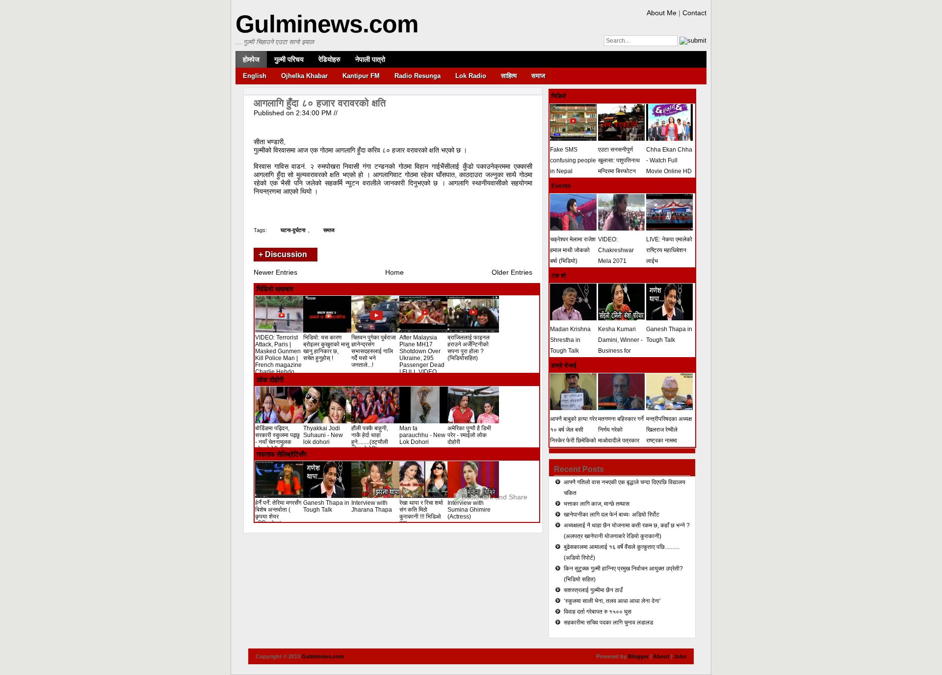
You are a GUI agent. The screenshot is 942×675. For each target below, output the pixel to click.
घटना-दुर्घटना (293, 230)
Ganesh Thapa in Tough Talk (326, 506)
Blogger (638, 656)
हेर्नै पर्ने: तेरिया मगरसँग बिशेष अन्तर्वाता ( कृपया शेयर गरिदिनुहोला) (278, 513)
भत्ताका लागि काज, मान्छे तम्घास (596, 503)
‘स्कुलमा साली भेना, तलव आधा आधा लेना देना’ (612, 600)
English (254, 75)
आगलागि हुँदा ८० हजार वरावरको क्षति (320, 103)
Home (394, 272)
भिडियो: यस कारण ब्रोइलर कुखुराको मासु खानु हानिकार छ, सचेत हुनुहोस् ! (326, 348)
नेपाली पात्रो (370, 59)
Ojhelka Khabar (304, 75)
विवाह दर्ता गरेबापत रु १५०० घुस (597, 611)
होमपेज (251, 59)
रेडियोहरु (329, 59)
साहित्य (509, 75)
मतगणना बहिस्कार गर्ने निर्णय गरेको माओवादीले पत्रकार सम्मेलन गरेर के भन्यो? (621, 435)
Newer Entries (275, 272)
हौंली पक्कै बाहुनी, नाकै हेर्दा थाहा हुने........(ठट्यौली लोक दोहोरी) (369, 438)
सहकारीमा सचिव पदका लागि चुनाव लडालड (608, 622)
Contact (694, 13)
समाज (538, 75)
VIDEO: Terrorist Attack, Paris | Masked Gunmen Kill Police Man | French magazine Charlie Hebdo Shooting (278, 358)
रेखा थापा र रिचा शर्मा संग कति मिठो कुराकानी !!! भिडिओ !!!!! (421, 513)
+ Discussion (283, 254)
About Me (662, 13)
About (661, 656)
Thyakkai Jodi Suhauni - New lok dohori (323, 435)
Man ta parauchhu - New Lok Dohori (422, 435)
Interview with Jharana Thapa (371, 506)
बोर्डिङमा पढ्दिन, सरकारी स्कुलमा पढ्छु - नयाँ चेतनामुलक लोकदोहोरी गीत (277, 438)
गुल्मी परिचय (289, 59)
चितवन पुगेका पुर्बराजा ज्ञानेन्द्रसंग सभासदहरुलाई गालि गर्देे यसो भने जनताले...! (373, 351)
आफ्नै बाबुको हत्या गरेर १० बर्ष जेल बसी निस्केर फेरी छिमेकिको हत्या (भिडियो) (573, 435)
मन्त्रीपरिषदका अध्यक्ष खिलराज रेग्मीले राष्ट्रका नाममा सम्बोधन (669, 435)
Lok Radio (470, 75)
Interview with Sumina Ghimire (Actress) (469, 509)
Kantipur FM (361, 75)
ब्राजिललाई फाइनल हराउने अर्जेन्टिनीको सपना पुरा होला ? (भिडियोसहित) (468, 348)
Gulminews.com (327, 24)
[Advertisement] (368, 207)
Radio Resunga (417, 75)
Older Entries (512, 272)
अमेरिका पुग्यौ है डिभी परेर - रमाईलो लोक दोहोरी (469, 435)
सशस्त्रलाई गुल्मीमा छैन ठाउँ (593, 590)
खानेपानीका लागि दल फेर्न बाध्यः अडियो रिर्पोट (611, 514)
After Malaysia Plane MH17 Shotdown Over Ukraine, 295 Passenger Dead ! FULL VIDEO (422, 354)
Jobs (680, 656)
